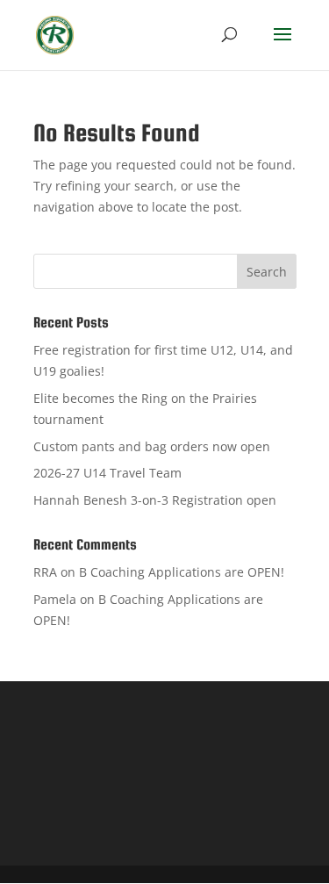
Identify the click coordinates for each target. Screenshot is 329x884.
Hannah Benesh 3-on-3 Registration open (154, 500)
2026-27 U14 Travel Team (107, 472)
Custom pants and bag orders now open (151, 446)
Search (267, 271)
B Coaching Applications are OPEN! (181, 572)
